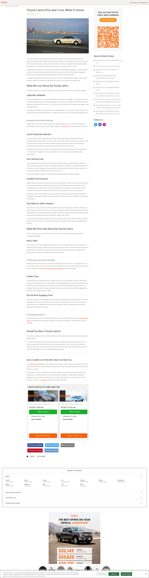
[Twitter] (95, 124)
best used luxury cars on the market (52, 268)
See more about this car (43, 435)
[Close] (146, 574)
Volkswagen (121, 481)
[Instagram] (104, 124)
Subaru (102, 481)
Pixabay (32, 54)
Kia (65, 481)
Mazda (9, 485)
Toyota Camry (41, 456)
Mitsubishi (27, 485)
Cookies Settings (101, 574)
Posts (2, 6)
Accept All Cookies (126, 574)
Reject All (113, 574)
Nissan (28, 481)
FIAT (64, 485)
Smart (83, 485)
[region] (74, 574)
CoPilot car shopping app (37, 364)
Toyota (32, 456)
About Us (44, 380)
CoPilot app (64, 126)
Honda (46, 481)
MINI (46, 485)
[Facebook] (100, 124)
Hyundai (84, 481)
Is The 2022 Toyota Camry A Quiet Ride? (108, 66)
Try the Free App (108, 20)
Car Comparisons (32, 14)
